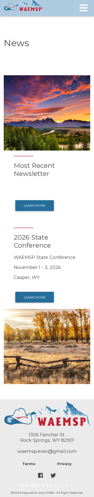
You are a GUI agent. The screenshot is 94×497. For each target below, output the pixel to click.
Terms (28, 464)
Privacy (64, 464)
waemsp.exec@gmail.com (47, 451)
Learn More (34, 205)
